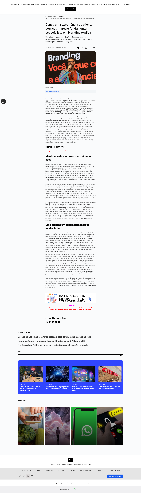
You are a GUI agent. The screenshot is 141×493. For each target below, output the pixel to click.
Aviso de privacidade (86, 470)
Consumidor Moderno (50, 16)
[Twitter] (28, 476)
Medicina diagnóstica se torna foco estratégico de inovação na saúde (53, 345)
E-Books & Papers (26, 470)
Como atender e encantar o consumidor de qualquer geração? (70, 309)
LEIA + (121, 355)
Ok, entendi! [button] (70, 9)
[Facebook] (20, 476)
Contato (72, 470)
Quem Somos (61, 470)
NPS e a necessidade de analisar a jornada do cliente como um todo (70, 308)
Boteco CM (22, 384)
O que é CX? (101, 470)
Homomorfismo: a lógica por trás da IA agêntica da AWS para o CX (51, 341)
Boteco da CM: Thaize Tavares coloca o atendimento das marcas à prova (54, 336)
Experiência (61, 16)
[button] (78, 47)
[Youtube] (32, 476)
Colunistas (49, 470)
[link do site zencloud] (76, 489)
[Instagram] (24, 476)
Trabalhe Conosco (115, 470)
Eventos (38, 470)
